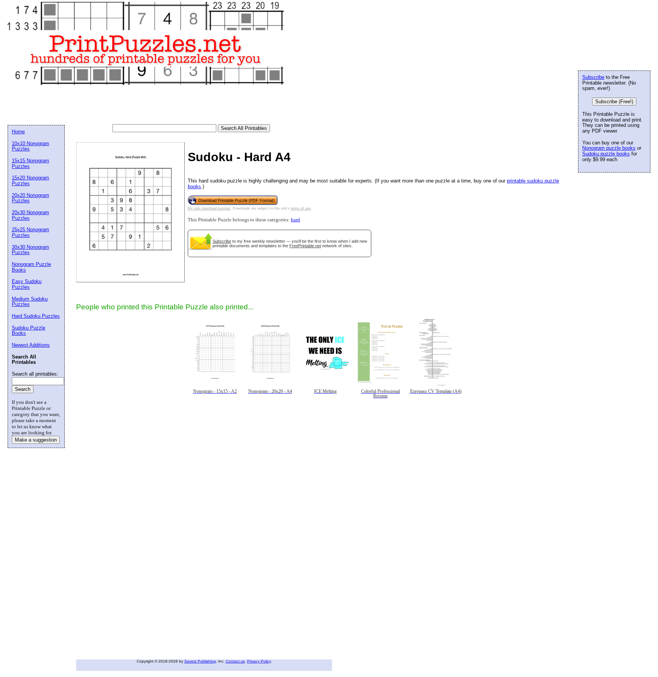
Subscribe (221, 241)
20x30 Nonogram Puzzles (30, 215)
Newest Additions (31, 345)
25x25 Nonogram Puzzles (30, 232)
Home (18, 131)
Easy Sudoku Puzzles (27, 284)
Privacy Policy (259, 661)
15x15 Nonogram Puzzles (30, 163)
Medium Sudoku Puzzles (30, 301)
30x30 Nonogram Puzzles (30, 250)
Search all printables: (35, 374)
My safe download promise (209, 208)
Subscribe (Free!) (614, 101)
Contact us (235, 661)
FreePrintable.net (305, 245)
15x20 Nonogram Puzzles (30, 180)
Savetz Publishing (200, 661)
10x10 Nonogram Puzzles (30, 146)
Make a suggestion (36, 440)
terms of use (301, 208)
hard (295, 219)
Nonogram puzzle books (609, 148)
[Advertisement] (146, 105)
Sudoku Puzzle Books (28, 330)
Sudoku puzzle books (606, 154)
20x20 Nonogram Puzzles (30, 198)
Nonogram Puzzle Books (31, 267)
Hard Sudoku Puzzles (36, 316)
